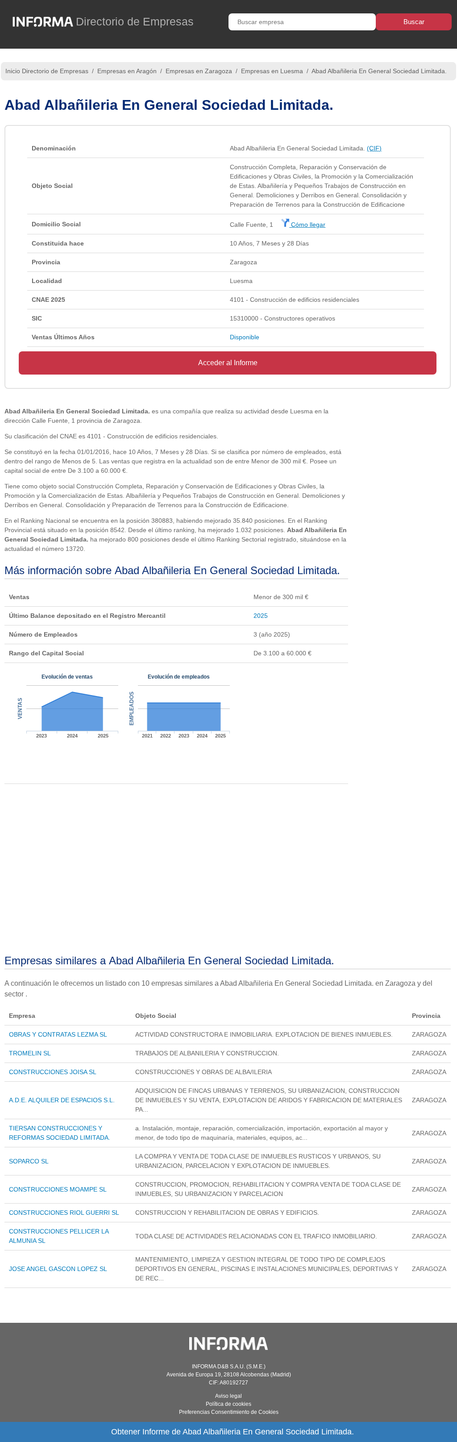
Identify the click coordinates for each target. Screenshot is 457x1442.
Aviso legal (228, 1396)
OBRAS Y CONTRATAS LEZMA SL (58, 1034)
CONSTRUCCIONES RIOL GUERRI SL (64, 1212)
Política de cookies (228, 1404)
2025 (260, 615)
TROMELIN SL (30, 1053)
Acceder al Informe (228, 363)
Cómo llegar (307, 224)
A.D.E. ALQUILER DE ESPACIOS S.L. (62, 1100)
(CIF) (374, 148)
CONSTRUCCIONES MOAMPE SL (58, 1189)
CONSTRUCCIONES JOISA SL (52, 1071)
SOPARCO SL (29, 1161)
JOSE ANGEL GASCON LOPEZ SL (58, 1268)
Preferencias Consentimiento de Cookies (228, 1412)
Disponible (244, 337)
